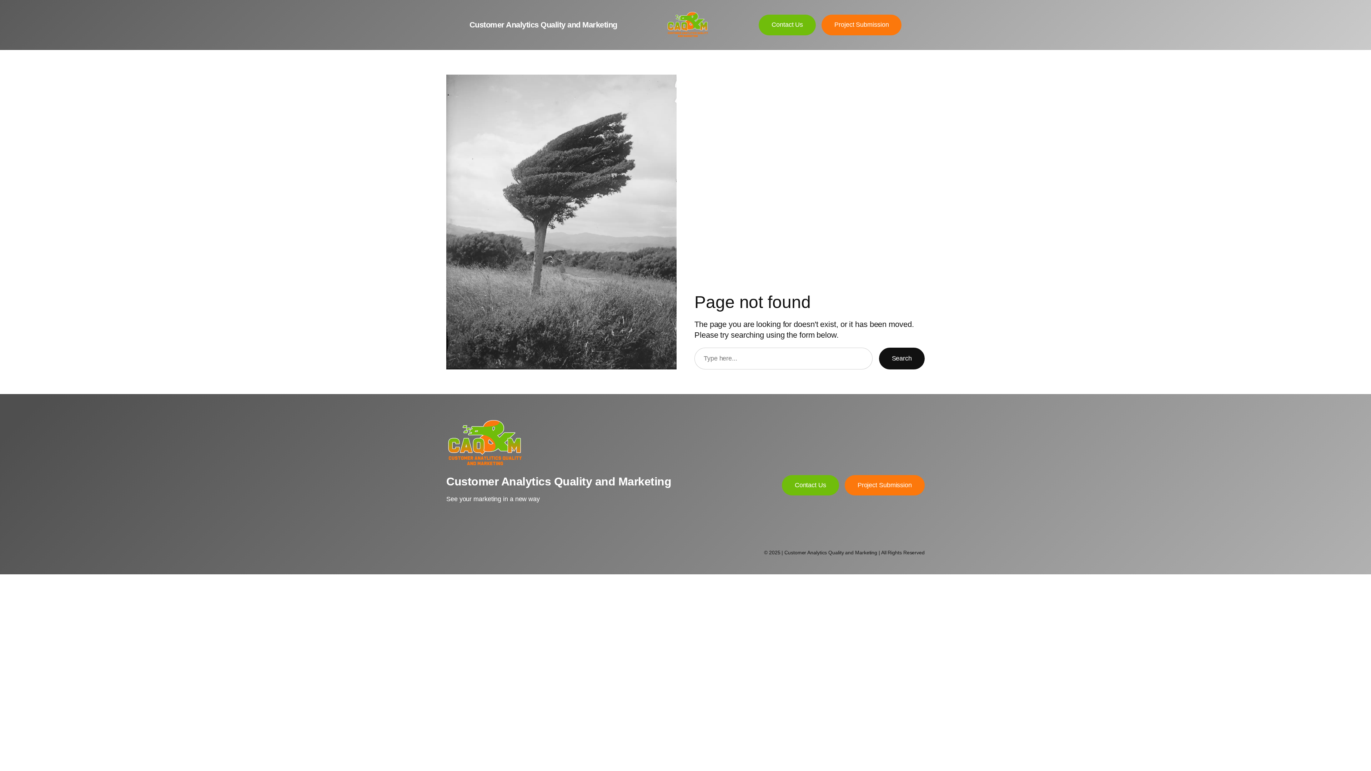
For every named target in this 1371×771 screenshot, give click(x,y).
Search (902, 358)
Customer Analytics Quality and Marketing (543, 24)
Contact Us (810, 485)
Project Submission (885, 485)
